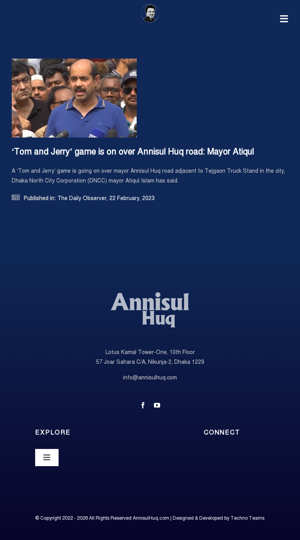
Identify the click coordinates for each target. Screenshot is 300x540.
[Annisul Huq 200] (150, 293)
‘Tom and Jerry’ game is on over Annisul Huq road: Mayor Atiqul (133, 151)
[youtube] (157, 405)
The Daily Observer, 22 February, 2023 (105, 198)
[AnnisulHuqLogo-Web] (150, 6)
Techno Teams (247, 518)
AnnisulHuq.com (151, 518)
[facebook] (143, 405)
